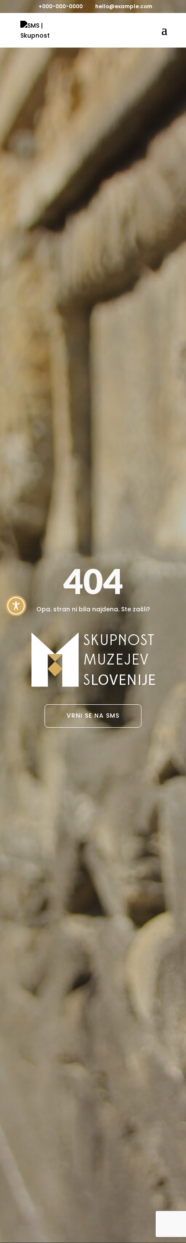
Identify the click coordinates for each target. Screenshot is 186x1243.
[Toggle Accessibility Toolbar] (16, 605)
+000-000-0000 (60, 6)
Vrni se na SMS (93, 715)
